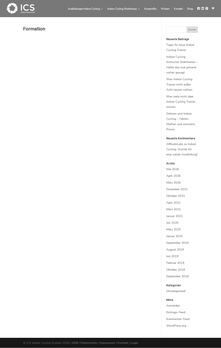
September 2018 (177, 276)
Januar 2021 (174, 216)
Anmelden (173, 306)
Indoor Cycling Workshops (122, 9)
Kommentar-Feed (178, 319)
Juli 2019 (172, 256)
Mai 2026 (172, 169)
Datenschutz (89, 343)
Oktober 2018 (175, 270)
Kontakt (178, 9)
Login (134, 343)
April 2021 (173, 203)
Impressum (107, 343)
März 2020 (173, 229)
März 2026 (173, 183)
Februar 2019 (175, 263)
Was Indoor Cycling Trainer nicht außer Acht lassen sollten (179, 84)
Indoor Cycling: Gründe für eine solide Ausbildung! (181, 149)
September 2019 (177, 243)
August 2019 (175, 250)
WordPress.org (176, 326)
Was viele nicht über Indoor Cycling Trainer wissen (180, 102)
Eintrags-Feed (175, 312)
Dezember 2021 (177, 189)
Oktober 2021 (175, 196)
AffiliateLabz (174, 144)
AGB (75, 343)
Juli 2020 (172, 223)
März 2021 (173, 209)
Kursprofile (150, 9)
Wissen (165, 9)
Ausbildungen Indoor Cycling (84, 9)
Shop (190, 9)
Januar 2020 (174, 236)
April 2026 (173, 176)
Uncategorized (175, 291)
